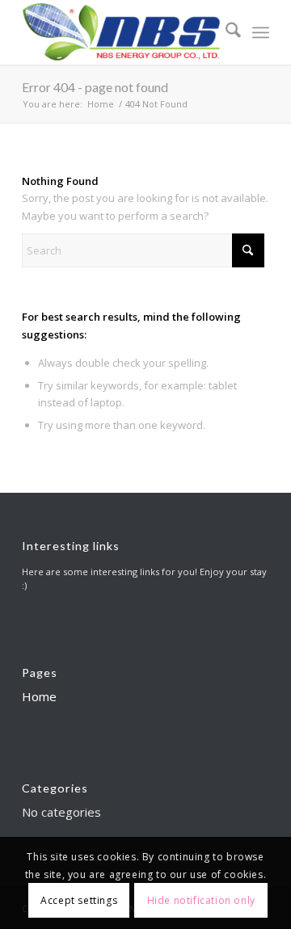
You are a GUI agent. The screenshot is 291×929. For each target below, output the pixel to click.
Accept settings (78, 900)
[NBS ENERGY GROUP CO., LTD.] (121, 32)
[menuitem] (225, 32)
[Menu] (260, 32)
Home (39, 696)
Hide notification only (201, 900)
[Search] (225, 32)
